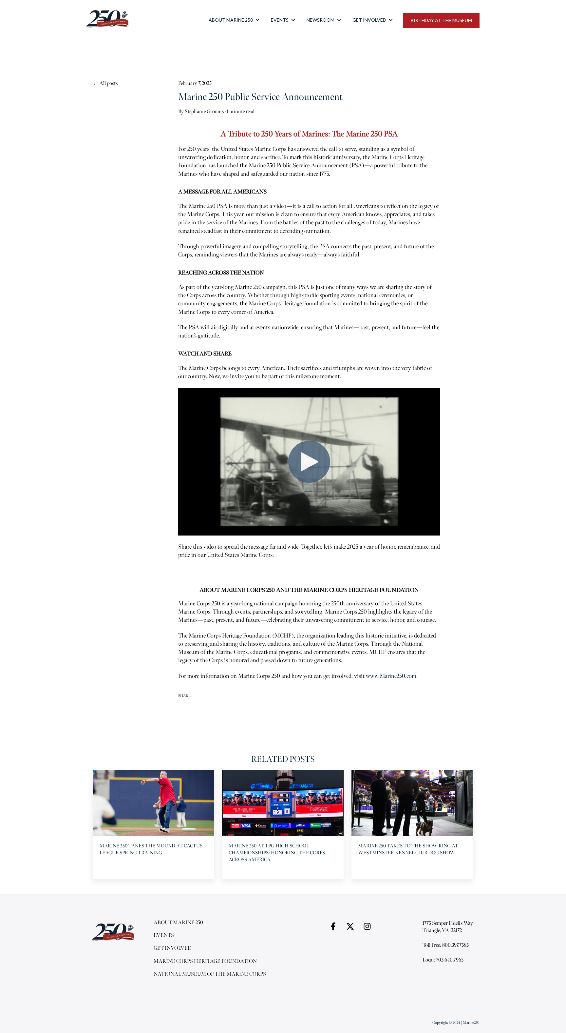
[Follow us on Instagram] (367, 926)
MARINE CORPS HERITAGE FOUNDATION (205, 961)
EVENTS (280, 20)
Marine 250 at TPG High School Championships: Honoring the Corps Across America (277, 853)
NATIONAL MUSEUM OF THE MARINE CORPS (210, 974)
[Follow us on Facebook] (333, 926)
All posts (108, 83)
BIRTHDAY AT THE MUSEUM (441, 20)
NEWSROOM (320, 20)
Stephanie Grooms (204, 112)
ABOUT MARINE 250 (231, 20)
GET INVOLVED (369, 20)
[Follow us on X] (350, 926)
